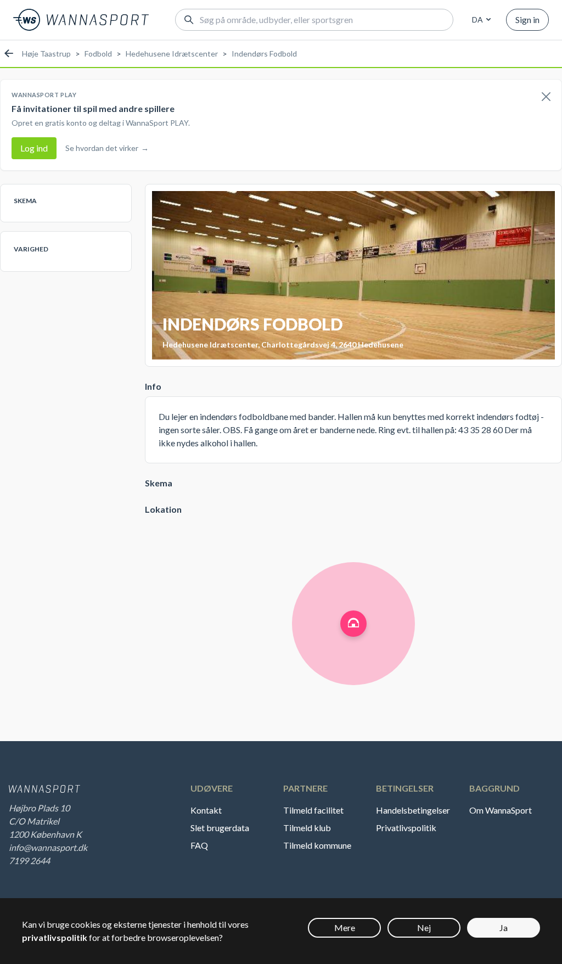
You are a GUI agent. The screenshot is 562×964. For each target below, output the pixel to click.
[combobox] (479, 20)
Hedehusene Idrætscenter (172, 53)
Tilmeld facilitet (313, 810)
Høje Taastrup (46, 53)
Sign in (527, 19)
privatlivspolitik (54, 937)
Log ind (34, 148)
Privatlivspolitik (406, 827)
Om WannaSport (500, 810)
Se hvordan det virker (107, 148)
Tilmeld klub (307, 827)
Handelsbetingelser (413, 810)
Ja (503, 927)
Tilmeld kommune (317, 845)
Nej (424, 927)
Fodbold (98, 53)
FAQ (199, 845)
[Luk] (546, 97)
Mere (344, 927)
